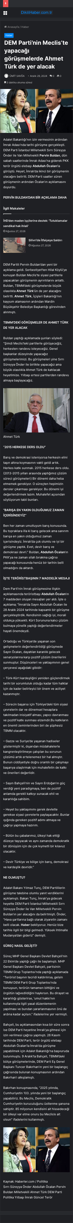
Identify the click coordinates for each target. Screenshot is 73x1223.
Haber (25, 26)
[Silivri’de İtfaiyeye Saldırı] (14, 245)
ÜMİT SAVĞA (17, 75)
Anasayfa (13, 26)
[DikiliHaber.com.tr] (36, 12)
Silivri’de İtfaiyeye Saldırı (45, 240)
